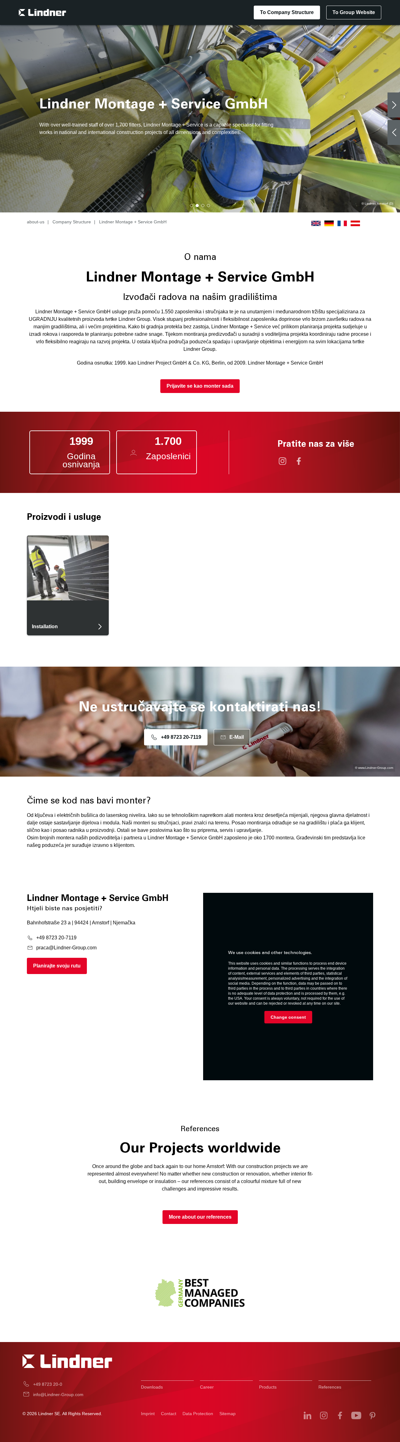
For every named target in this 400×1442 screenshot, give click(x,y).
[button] (191, 205)
